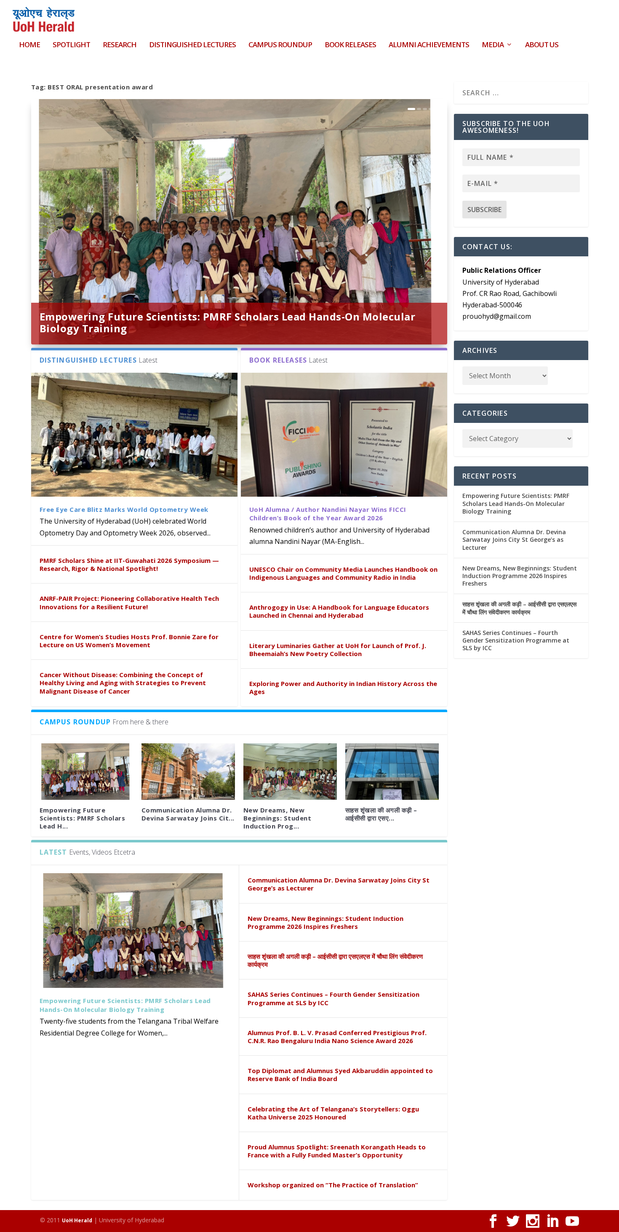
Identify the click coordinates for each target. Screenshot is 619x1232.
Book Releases (350, 45)
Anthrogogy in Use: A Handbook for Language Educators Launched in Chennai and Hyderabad (339, 611)
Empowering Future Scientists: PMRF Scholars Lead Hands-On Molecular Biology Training (228, 322)
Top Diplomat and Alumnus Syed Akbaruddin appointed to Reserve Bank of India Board (340, 1074)
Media (493, 45)
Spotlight (71, 45)
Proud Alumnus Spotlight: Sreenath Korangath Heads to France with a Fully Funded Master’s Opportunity (337, 1151)
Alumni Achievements (429, 45)
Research (119, 45)
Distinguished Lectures (192, 45)
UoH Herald (77, 1220)
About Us (541, 45)
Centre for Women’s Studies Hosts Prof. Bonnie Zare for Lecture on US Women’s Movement (129, 640)
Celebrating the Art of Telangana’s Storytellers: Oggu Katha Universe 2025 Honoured (333, 1113)
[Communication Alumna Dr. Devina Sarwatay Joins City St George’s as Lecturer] (188, 771)
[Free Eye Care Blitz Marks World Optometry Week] (134, 435)
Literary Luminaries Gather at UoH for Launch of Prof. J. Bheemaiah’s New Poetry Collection (337, 649)
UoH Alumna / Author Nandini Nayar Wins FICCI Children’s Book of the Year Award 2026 (327, 513)
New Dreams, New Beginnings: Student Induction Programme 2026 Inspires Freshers (325, 922)
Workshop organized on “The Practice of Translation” (333, 1185)
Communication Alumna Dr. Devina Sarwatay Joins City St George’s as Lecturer (339, 884)
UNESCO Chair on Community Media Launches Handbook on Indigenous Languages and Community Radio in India (343, 573)
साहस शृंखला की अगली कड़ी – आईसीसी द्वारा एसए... (381, 814)
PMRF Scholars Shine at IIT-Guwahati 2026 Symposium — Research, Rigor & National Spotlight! (129, 564)
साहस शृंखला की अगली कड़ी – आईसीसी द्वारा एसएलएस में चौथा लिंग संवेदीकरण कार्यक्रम (335, 960)
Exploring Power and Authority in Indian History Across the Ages (343, 687)
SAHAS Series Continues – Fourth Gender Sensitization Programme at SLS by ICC (333, 998)
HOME (29, 45)
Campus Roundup (280, 45)
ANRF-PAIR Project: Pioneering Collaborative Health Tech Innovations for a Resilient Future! (129, 602)
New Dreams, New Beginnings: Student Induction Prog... (277, 818)
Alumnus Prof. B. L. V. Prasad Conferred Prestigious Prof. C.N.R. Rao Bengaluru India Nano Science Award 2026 (337, 1036)
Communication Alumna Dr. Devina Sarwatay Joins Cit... (188, 814)
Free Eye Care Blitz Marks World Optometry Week (124, 509)
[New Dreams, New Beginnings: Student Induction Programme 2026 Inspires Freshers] (290, 771)
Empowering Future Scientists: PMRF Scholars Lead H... (82, 818)
